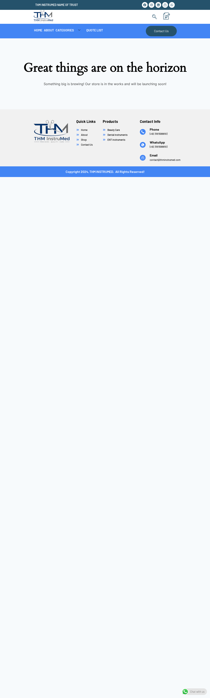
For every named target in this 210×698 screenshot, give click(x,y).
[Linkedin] (158, 5)
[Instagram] (151, 5)
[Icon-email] (165, 5)
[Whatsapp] (172, 5)
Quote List (94, 30)
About (49, 30)
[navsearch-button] (154, 17)
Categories (65, 30)
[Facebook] (145, 5)
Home (38, 30)
